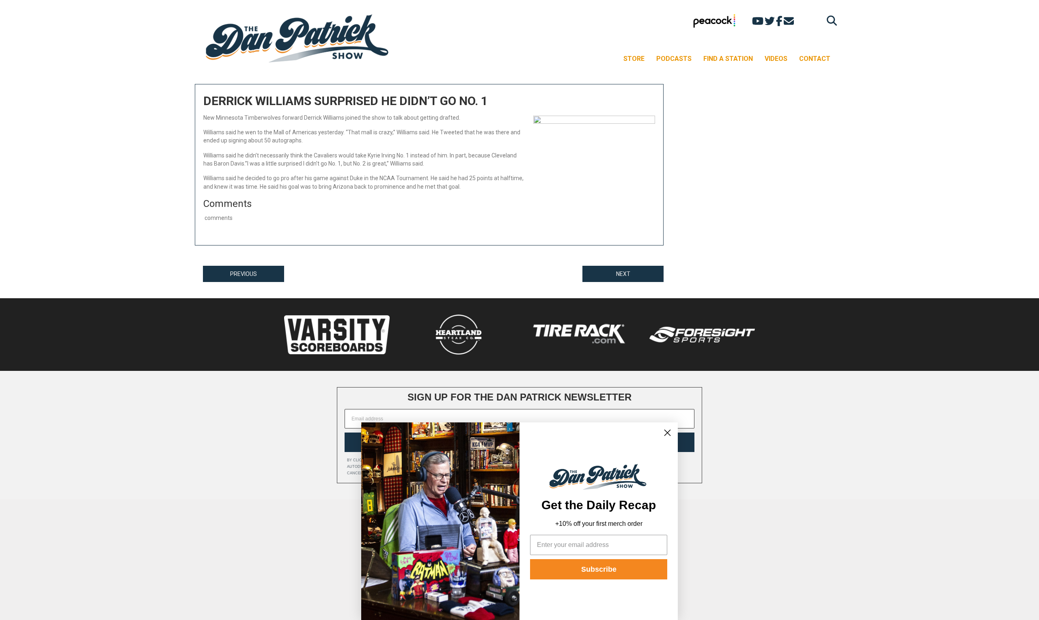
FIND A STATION (728, 58)
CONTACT (814, 58)
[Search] (829, 20)
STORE (634, 58)
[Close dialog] (667, 433)
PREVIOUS (243, 274)
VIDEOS (776, 58)
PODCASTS (674, 58)
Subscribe (599, 569)
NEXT (623, 274)
